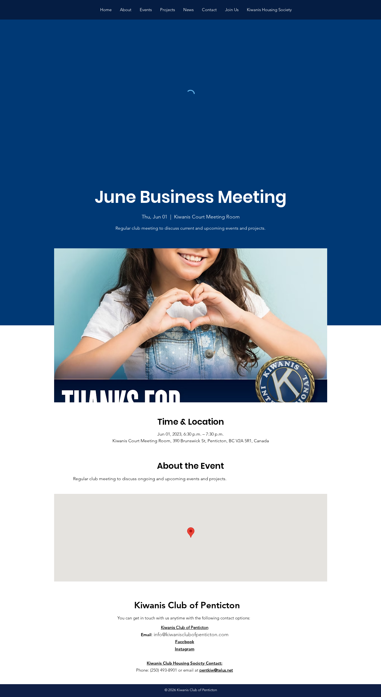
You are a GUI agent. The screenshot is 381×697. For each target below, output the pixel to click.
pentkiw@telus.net (216, 670)
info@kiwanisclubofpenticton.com (191, 634)
